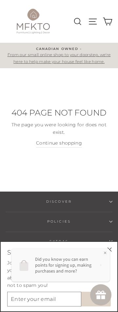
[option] (59, 55)
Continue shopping (59, 143)
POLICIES (58, 221)
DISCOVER (58, 201)
